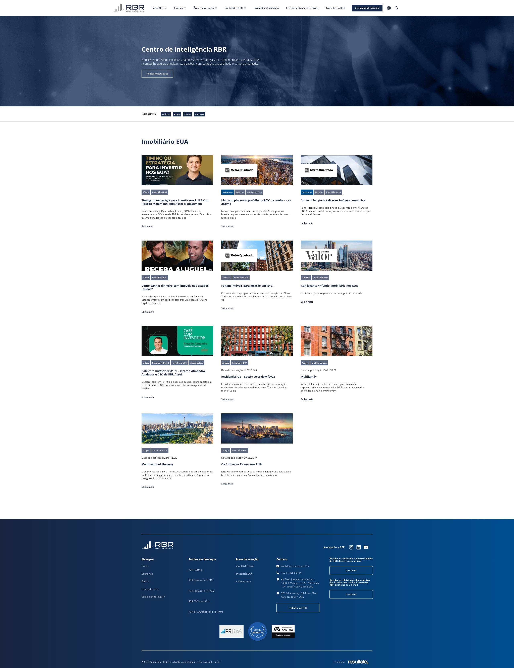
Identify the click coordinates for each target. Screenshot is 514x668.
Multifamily (309, 376)
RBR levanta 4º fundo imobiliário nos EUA (329, 286)
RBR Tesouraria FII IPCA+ (202, 591)
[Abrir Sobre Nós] (165, 8)
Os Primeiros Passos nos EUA (241, 464)
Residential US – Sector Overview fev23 (248, 376)
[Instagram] (351, 547)
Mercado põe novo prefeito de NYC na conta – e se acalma (256, 202)
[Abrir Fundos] (185, 8)
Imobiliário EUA (244, 573)
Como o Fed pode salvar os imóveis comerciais (333, 200)
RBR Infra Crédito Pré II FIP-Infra (206, 611)
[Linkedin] (358, 547)
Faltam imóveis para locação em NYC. (247, 286)
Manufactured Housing (157, 464)
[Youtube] (366, 547)
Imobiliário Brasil (245, 566)
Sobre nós (147, 573)
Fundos (146, 581)
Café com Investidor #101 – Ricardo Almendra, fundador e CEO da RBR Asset (174, 372)
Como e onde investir (153, 596)
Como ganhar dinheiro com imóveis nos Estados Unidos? (175, 287)
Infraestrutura (243, 581)
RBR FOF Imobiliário (199, 601)
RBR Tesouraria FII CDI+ (201, 580)
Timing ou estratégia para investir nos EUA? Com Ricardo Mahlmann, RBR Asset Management (175, 202)
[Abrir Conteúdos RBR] (245, 8)
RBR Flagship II (196, 569)
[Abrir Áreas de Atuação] (216, 8)
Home (145, 566)
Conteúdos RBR (150, 589)
